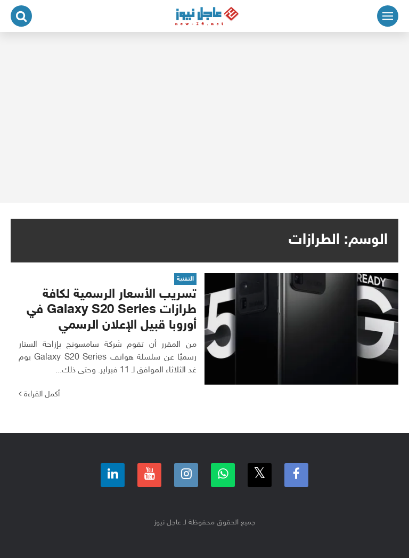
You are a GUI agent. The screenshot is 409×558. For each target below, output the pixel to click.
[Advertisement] (204, 117)
